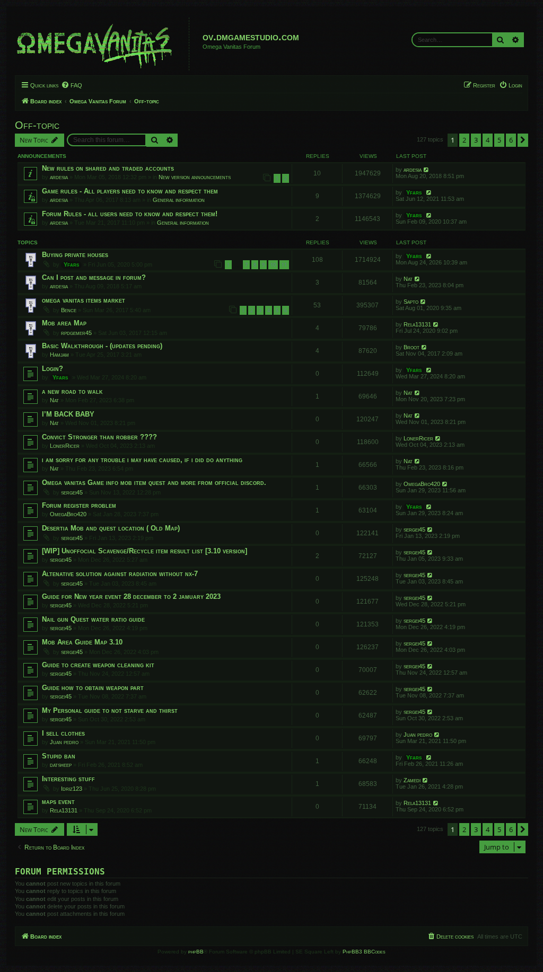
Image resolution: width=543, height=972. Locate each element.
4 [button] (487, 140)
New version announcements (195, 177)
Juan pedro (64, 742)
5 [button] (499, 140)
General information (179, 200)
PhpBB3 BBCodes (364, 952)
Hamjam (59, 354)
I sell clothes (63, 733)
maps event (58, 802)
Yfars (414, 192)
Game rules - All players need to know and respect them (130, 191)
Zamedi (412, 780)
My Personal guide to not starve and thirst (110, 710)
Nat (408, 279)
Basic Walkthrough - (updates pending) (102, 346)
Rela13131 (417, 324)
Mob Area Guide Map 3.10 (82, 642)
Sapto (411, 301)
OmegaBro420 (422, 484)
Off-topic (37, 125)
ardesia (59, 177)
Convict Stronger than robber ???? (99, 437)
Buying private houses (75, 255)
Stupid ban (58, 756)
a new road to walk (72, 391)
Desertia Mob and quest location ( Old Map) (111, 528)
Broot (411, 347)
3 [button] (476, 140)
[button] (523, 140)
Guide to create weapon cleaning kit (98, 665)
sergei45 (72, 492)
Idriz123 (71, 788)
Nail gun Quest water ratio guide (93, 619)
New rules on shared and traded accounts (108, 168)
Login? (52, 369)
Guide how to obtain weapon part (93, 688)
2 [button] (464, 140)
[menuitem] (71, 85)
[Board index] (103, 43)
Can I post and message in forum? (94, 277)
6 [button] (511, 140)
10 (273, 264)
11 (284, 264)
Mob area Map (64, 323)
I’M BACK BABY (68, 414)
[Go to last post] (426, 169)
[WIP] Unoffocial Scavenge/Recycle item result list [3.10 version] (144, 551)
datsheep (61, 765)
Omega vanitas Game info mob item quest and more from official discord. (154, 483)
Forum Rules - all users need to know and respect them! (129, 214)
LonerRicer (65, 446)
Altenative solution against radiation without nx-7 (120, 574)
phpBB (196, 952)
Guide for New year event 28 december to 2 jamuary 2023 (131, 596)
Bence (68, 310)
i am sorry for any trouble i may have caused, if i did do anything (142, 460)
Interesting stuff (68, 779)
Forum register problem (79, 505)
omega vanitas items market (83, 300)
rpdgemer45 (76, 333)
